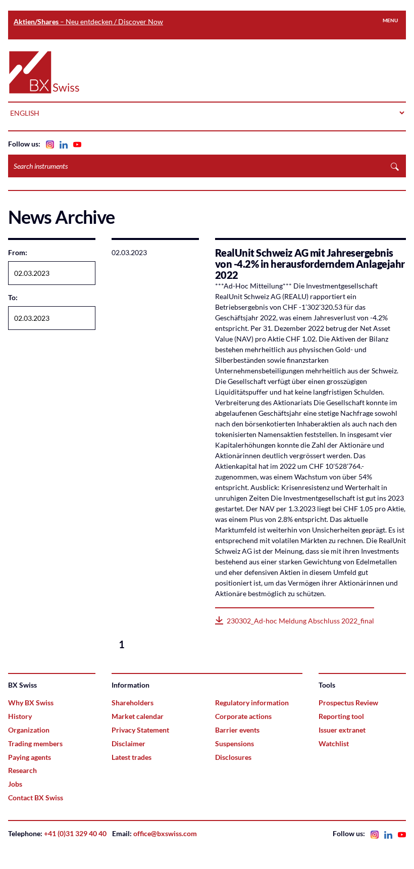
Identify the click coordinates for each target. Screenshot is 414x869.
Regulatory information (252, 702)
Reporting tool (341, 716)
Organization (28, 730)
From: (17, 252)
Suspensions (234, 743)
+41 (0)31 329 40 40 (75, 833)
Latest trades (131, 757)
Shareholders (132, 702)
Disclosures (233, 757)
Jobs (15, 784)
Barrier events (237, 730)
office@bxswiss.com (165, 833)
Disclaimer (128, 743)
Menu (390, 20)
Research (22, 770)
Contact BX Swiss (35, 797)
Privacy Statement (140, 730)
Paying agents (29, 757)
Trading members (35, 743)
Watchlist (334, 743)
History (20, 716)
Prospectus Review (348, 702)
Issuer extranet (342, 730)
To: (13, 297)
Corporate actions (243, 716)
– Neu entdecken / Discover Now (88, 21)
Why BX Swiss (31, 702)
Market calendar (138, 716)
